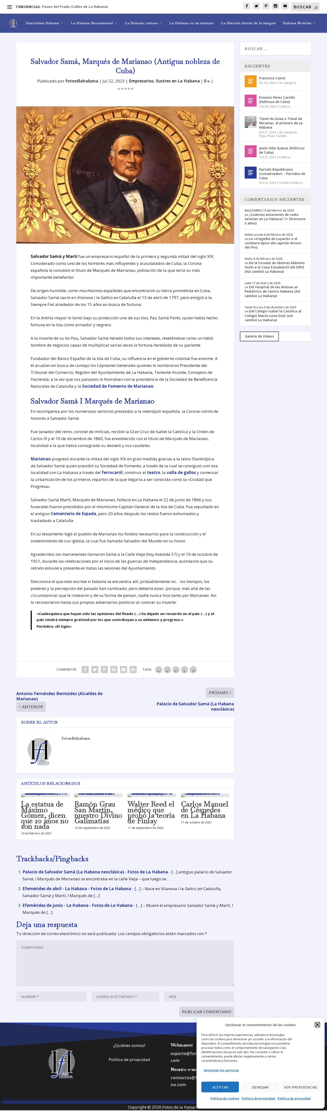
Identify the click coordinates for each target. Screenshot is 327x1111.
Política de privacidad (258, 1098)
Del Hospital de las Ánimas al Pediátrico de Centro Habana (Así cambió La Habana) (272, 291)
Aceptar (220, 1087)
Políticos (285, 106)
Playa (262, 136)
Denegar (260, 1087)
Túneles (281, 136)
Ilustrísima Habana (42, 23)
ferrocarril (112, 472)
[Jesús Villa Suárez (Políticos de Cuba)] (251, 151)
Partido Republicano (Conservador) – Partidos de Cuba (282, 173)
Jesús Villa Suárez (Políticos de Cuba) (281, 150)
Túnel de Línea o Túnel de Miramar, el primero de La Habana (281, 123)
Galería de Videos (259, 336)
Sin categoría (287, 83)
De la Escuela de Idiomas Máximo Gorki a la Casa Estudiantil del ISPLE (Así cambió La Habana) (275, 267)
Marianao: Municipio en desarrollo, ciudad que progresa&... (92, 6)
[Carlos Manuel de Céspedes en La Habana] (205, 795)
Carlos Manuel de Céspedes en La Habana (205, 809)
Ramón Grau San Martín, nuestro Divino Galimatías (98, 812)
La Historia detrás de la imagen (248, 23)
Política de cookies (224, 1098)
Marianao (41, 459)
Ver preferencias (300, 1087)
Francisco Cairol (272, 78)
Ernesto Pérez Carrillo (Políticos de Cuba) (277, 99)
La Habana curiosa (141, 23)
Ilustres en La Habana (178, 81)
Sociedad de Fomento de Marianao (117, 386)
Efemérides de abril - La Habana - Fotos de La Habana (77, 888)
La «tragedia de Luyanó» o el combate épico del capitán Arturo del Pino (273, 243)
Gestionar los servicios (221, 1070)
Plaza (271, 136)
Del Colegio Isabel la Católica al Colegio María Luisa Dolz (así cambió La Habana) (273, 315)
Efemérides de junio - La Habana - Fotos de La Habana (78, 905)
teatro (153, 472)
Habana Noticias (297, 23)
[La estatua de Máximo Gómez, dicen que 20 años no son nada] (45, 795)
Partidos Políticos (291, 183)
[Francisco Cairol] (251, 81)
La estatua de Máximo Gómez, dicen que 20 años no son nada (44, 815)
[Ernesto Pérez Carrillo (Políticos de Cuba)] (251, 101)
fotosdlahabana (81, 81)
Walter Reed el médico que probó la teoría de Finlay (151, 812)
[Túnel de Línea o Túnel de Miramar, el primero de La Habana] (251, 122)
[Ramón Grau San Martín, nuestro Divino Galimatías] (98, 795)
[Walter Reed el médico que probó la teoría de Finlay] (152, 795)
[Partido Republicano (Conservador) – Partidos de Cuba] (251, 173)
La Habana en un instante (191, 23)
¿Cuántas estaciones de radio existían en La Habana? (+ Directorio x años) (275, 218)
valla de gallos (181, 472)
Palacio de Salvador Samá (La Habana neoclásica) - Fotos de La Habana (95, 872)
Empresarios (141, 81)
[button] (317, 1024)
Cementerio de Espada (73, 513)
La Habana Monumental (92, 23)
